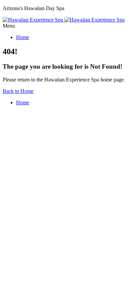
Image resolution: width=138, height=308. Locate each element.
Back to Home (18, 91)
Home (22, 37)
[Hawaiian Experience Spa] (64, 20)
